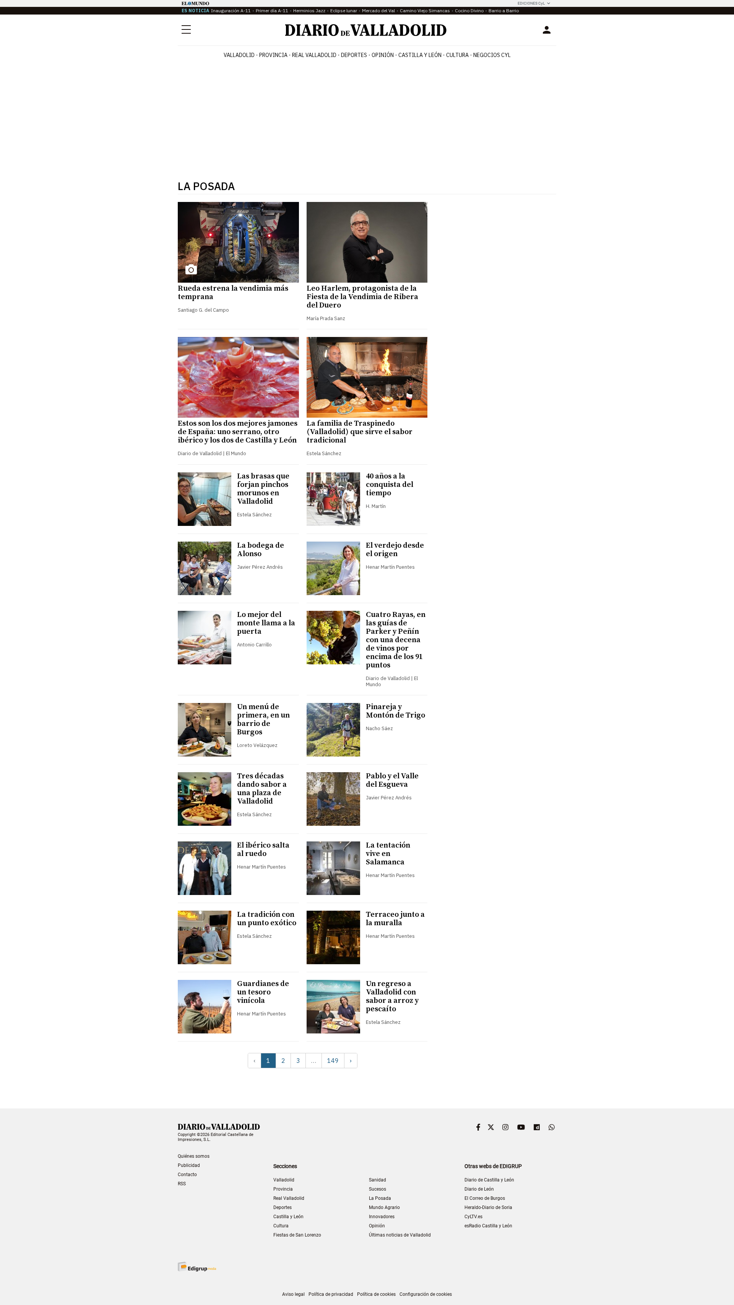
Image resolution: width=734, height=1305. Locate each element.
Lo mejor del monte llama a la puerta (266, 623)
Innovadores (382, 1216)
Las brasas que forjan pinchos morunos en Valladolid (263, 489)
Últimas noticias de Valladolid (400, 1235)
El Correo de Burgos (484, 1198)
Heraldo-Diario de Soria (488, 1207)
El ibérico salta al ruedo (263, 850)
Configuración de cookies (425, 1294)
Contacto (187, 1174)
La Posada (380, 1198)
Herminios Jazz (309, 10)
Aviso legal (293, 1294)
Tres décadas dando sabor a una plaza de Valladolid (262, 788)
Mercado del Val (378, 10)
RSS (182, 1183)
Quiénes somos (193, 1156)
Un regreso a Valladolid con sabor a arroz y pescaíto (392, 996)
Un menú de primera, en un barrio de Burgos (263, 719)
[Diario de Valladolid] (366, 30)
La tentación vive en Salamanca (388, 854)
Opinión (383, 55)
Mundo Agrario (384, 1207)
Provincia (273, 55)
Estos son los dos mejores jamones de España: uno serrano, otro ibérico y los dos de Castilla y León (237, 432)
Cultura (457, 55)
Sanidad (377, 1180)
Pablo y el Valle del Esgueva (392, 780)
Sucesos (377, 1189)
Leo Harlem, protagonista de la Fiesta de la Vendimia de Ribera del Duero (362, 297)
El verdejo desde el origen (395, 550)
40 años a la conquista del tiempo (389, 485)
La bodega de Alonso (260, 550)
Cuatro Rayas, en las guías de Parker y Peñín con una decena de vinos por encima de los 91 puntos (395, 640)
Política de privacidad (331, 1294)
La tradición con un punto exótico (266, 919)
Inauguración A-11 (231, 10)
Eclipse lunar (343, 10)
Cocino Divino (469, 10)
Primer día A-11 (272, 10)
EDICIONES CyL (531, 3)
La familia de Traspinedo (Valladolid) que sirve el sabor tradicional (359, 432)
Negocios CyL (492, 55)
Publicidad (189, 1165)
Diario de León (479, 1189)
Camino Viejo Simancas (425, 10)
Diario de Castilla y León (489, 1180)
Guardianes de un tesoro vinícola (263, 992)
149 (333, 1060)
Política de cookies (376, 1294)
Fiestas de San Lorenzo (297, 1235)
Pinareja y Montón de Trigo (395, 711)
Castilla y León (420, 55)
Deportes (354, 55)
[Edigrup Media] (197, 1266)
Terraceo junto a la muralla (395, 919)
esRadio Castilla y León (488, 1226)
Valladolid (239, 55)
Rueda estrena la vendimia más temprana (233, 293)
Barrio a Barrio (504, 10)
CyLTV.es (473, 1216)
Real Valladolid (314, 55)
